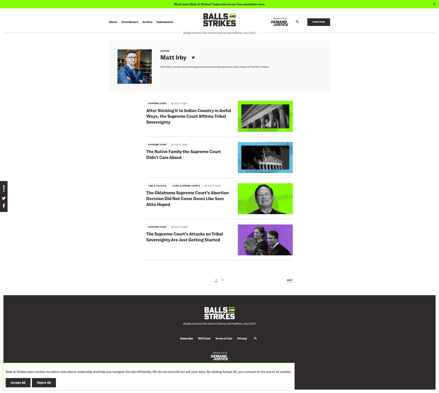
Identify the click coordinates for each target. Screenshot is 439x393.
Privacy (242, 338)
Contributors (129, 22)
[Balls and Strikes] (219, 19)
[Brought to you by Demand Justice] (279, 22)
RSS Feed (204, 338)
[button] (297, 22)
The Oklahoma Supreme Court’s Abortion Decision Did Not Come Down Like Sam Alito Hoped (187, 198)
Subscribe (318, 22)
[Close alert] (434, 4)
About (113, 22)
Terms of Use (223, 338)
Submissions (165, 22)
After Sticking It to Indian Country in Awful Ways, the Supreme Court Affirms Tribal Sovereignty (188, 116)
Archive (147, 22)
